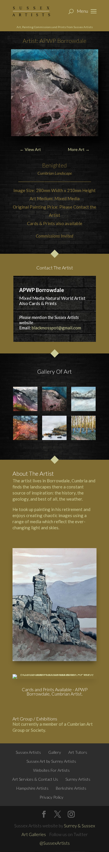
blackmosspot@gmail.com (56, 327)
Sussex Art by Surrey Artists (51, 761)
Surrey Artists (77, 779)
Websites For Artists (51, 770)
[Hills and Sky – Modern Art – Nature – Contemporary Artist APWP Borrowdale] (54, 399)
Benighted (54, 165)
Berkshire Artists (71, 788)
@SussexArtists (55, 843)
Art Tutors (77, 752)
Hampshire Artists (32, 788)
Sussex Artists (28, 752)
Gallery (54, 752)
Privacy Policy (51, 797)
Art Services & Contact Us (35, 779)
